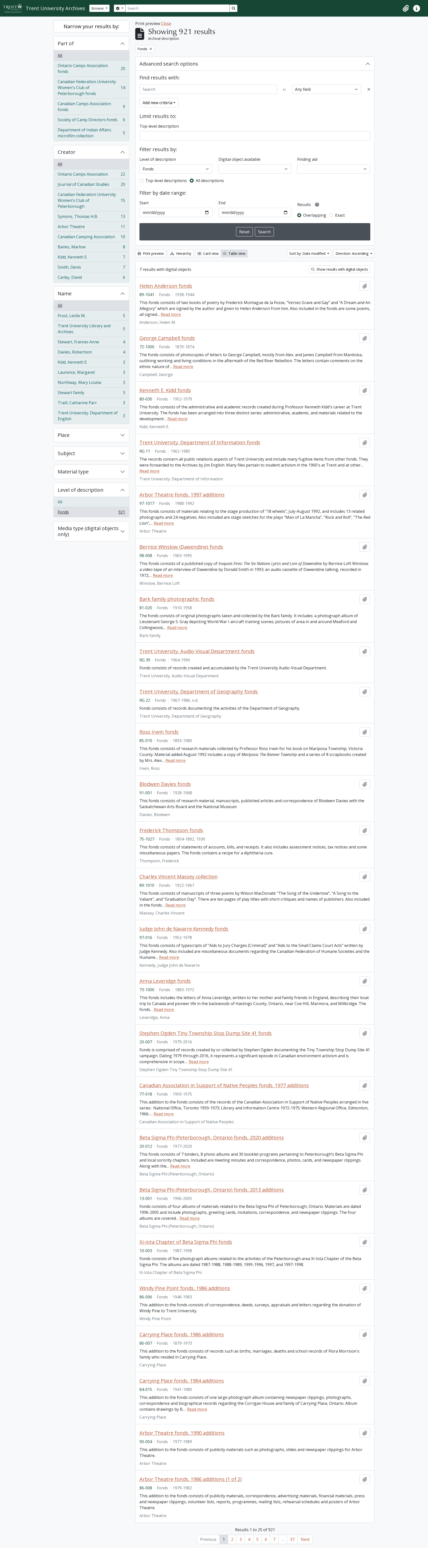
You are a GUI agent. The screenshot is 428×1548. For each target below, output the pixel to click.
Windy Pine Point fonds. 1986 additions (184, 1288)
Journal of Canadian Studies (91, 185)
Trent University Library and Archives (91, 328)
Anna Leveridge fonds (165, 981)
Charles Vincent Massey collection (178, 877)
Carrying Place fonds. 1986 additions (181, 1334)
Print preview (153, 253)
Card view (210, 253)
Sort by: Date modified (307, 253)
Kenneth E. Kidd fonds (165, 390)
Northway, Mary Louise (91, 384)
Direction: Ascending (352, 253)
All (60, 55)
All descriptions (210, 180)
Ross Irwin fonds (159, 732)
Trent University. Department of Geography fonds (198, 692)
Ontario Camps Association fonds (91, 68)
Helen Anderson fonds (165, 286)
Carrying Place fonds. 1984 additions (181, 1381)
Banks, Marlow (91, 248)
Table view (236, 253)
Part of (66, 43)
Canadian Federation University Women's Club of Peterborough (91, 200)
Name (65, 293)
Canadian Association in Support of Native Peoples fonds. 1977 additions (224, 1085)
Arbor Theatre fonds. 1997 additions (182, 495)
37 (292, 1539)
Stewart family (91, 394)
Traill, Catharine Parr (91, 404)
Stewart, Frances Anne (91, 343)
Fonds (91, 513)
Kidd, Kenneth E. (91, 258)
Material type (73, 471)
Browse (98, 8)
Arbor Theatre (91, 228)
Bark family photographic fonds (176, 599)
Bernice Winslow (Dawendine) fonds (181, 547)
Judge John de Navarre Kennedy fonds (183, 929)
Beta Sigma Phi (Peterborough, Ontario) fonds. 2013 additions (211, 1190)
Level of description (81, 490)
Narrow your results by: (91, 26)
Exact (340, 215)
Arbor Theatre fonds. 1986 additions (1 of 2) (190, 1479)
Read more (171, 314)
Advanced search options (168, 63)
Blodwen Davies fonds (165, 784)
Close (166, 23)
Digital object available (239, 159)
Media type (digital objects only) (88, 531)
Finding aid (307, 159)
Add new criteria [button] (157, 102)
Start (144, 203)
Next (305, 1539)
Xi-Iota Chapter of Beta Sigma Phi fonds (185, 1242)
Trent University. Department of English (91, 416)
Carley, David (91, 278)
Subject (66, 453)
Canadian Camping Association (91, 238)
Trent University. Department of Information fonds (199, 443)
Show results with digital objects (342, 269)
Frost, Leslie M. (91, 317)
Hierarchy (183, 253)
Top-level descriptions (166, 180)
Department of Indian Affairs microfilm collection (91, 133)
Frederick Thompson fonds (171, 830)
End (221, 203)
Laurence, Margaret (91, 373)
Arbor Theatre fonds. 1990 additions (182, 1433)
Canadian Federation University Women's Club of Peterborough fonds (91, 87)
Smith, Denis (91, 268)
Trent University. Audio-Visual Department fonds (197, 651)
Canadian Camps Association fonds (91, 106)
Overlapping (314, 215)
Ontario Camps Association (91, 175)
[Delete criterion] (368, 89)
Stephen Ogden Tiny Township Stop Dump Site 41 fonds (205, 1033)
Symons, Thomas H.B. (91, 218)
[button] (405, 8)
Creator (67, 152)
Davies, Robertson (91, 353)
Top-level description (159, 126)
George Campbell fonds (167, 338)
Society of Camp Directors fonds (91, 121)
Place (64, 435)
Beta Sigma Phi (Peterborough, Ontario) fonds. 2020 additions (211, 1138)
